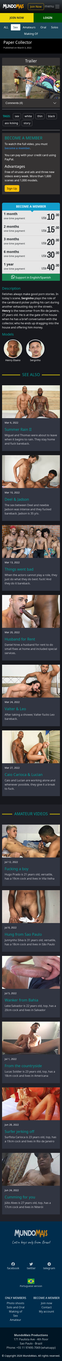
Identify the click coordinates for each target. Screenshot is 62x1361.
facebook (13, 1268)
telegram (49, 1268)
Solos (54, 27)
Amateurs (29, 27)
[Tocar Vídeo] (31, 82)
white (28, 116)
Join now (46, 1303)
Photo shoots (15, 1303)
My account (46, 1311)
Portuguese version (31, 1286)
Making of (15, 1311)
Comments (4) (14, 103)
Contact (47, 1307)
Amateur (15, 1320)
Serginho (35, 360)
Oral (43, 27)
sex (17, 116)
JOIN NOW (17, 18)
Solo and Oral (15, 1307)
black (51, 116)
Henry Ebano (12, 360)
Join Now (36, 7)
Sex (15, 27)
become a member (17, 148)
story (27, 123)
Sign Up (12, 188)
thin (40, 116)
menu (50, 6)
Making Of (31, 34)
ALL (6, 27)
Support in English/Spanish (33, 277)
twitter (31, 1268)
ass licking (11, 123)
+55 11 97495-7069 (28, 1348)
